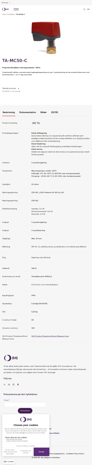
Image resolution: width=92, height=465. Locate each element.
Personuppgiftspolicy (57, 454)
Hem (4, 14)
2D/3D (54, 112)
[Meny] (88, 9)
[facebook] (18, 384)
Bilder (44, 112)
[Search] (84, 9)
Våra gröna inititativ (51, 433)
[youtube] (9, 384)
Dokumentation (27, 112)
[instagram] (13, 384)
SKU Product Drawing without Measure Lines (50, 336)
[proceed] (18, 88)
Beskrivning (9, 112)
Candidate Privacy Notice (75, 454)
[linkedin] (4, 384)
